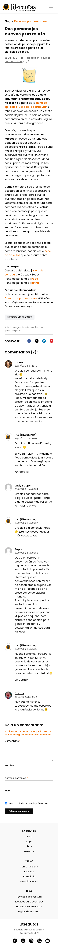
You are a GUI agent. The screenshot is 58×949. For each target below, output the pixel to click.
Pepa (34, 279)
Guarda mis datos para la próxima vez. (29, 803)
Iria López (30, 57)
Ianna (35, 283)
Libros (29, 846)
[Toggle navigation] (53, 6)
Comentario (13, 741)
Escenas (29, 871)
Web (7, 790)
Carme (19, 693)
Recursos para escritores (30, 21)
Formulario (29, 876)
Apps (29, 841)
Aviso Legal (35, 929)
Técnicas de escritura (29, 896)
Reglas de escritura (29, 911)
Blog (7, 21)
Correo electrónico (16, 778)
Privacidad (20, 929)
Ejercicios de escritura (19, 317)
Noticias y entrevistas (29, 906)
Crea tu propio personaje (21, 298)
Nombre (10, 765)
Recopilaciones (29, 881)
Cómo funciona (29, 866)
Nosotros (29, 851)
